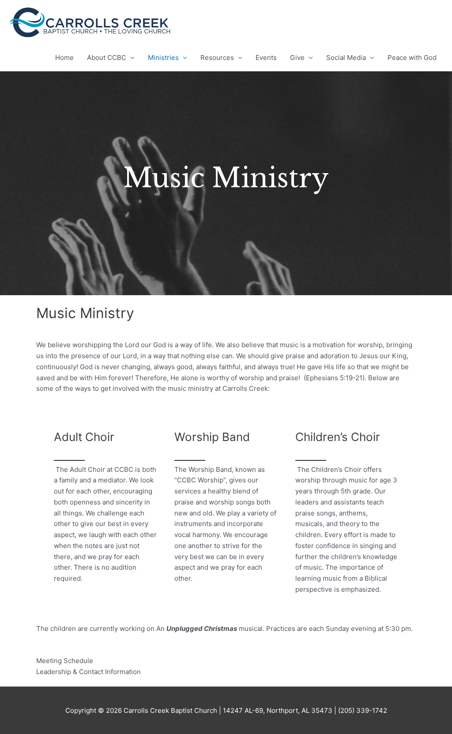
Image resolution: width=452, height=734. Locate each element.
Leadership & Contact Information (88, 671)
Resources (217, 57)
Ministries (163, 57)
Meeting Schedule (64, 660)
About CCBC (106, 57)
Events (266, 57)
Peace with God (412, 57)
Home (64, 57)
